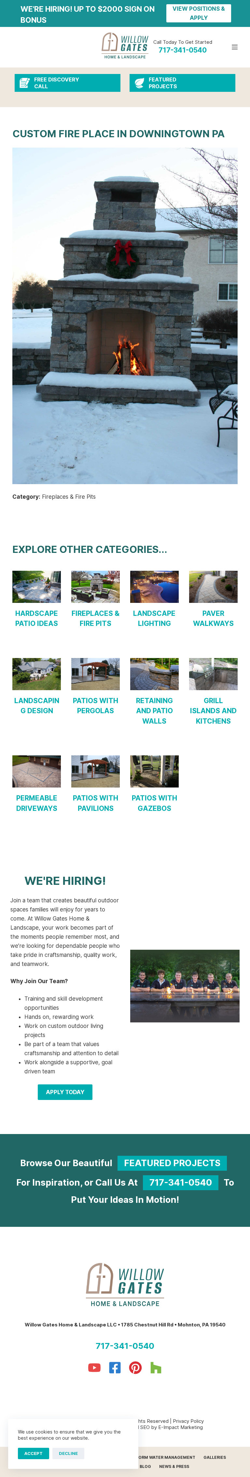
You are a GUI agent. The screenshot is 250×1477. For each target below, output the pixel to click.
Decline (68, 1453)
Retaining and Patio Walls (154, 711)
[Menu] (235, 47)
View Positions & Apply (199, 13)
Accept (33, 1453)
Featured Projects (172, 1163)
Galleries (214, 1457)
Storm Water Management (164, 1457)
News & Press (174, 1466)
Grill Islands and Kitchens (213, 711)
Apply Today (65, 1092)
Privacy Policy (188, 1421)
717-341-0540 (180, 1182)
